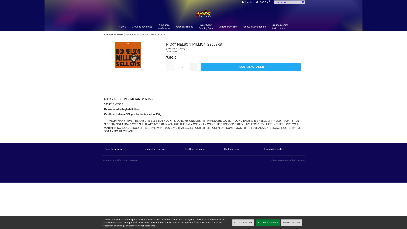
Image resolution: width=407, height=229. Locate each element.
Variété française (228, 26)
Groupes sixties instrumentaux (280, 26)
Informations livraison (155, 149)
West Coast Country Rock (206, 26)
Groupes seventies (142, 26)
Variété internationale (254, 26)
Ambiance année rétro (164, 26)
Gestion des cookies (274, 149)
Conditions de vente (194, 149)
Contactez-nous (232, 149)
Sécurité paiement (114, 149)
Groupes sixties (184, 26)
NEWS (122, 26)
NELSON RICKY (159, 34)
